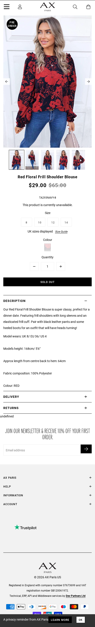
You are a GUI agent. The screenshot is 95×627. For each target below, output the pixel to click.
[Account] (20, 6)
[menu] (7, 7)
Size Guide (61, 231)
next (88, 81)
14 (66, 222)
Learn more (60, 619)
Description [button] (14, 301)
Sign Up (86, 449)
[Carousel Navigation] (47, 81)
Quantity (47, 257)
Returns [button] (11, 408)
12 (53, 222)
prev (6, 81)
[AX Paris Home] (47, 6)
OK (81, 619)
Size (47, 213)
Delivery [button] (11, 396)
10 (40, 222)
